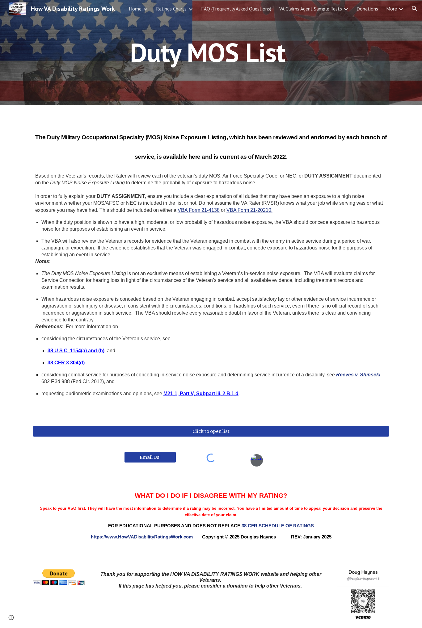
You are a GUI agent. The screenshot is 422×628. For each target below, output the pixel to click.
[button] (414, 8)
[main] (211, 52)
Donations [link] (367, 9)
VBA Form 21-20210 (248, 210)
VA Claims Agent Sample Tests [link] (310, 9)
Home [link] (135, 9)
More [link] (391, 9)
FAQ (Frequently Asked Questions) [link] (236, 9)
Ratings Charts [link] (171, 9)
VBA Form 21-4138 (199, 210)
